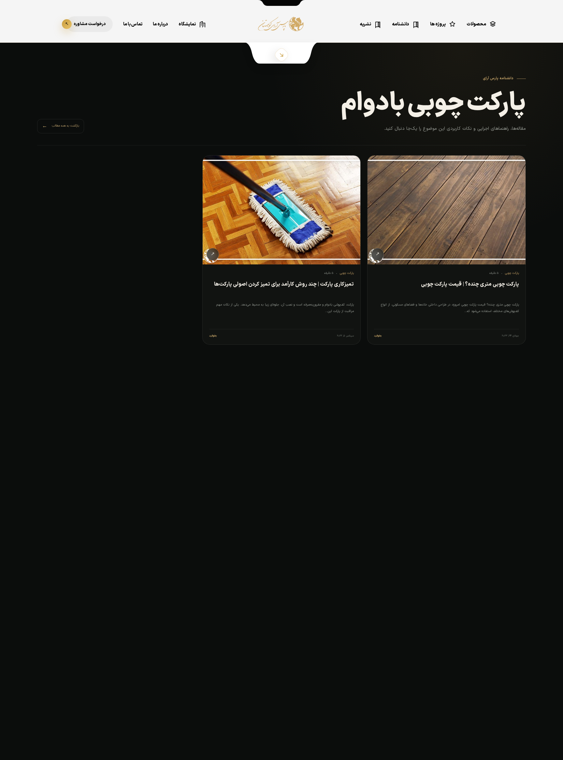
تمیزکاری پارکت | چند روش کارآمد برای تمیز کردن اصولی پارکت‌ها (284, 284)
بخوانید (378, 336)
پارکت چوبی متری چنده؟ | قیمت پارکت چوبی (470, 284)
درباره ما (160, 24)
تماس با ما (132, 24)
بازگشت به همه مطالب (60, 126)
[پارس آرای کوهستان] (281, 28)
